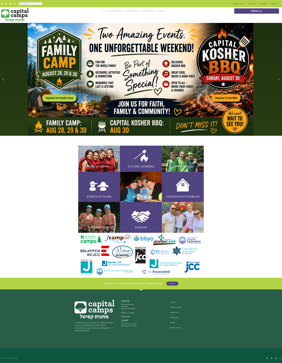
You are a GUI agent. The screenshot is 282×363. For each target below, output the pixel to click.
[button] (3, 79)
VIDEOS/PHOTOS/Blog (183, 196)
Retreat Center (176, 307)
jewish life (141, 196)
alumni (182, 227)
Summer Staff (148, 11)
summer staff (99, 227)
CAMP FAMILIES (183, 166)
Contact (251, 4)
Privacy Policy (175, 327)
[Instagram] (15, 4)
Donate (263, 4)
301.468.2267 (125, 316)
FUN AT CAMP (99, 166)
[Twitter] (6, 4)
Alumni (162, 11)
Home (103, 11)
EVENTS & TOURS (99, 196)
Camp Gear (174, 317)
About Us (237, 4)
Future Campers (115, 11)
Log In (273, 4)
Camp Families (132, 11)
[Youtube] (10, 4)
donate (141, 227)
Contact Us (174, 312)
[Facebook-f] (2, 4)
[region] (141, 79)
